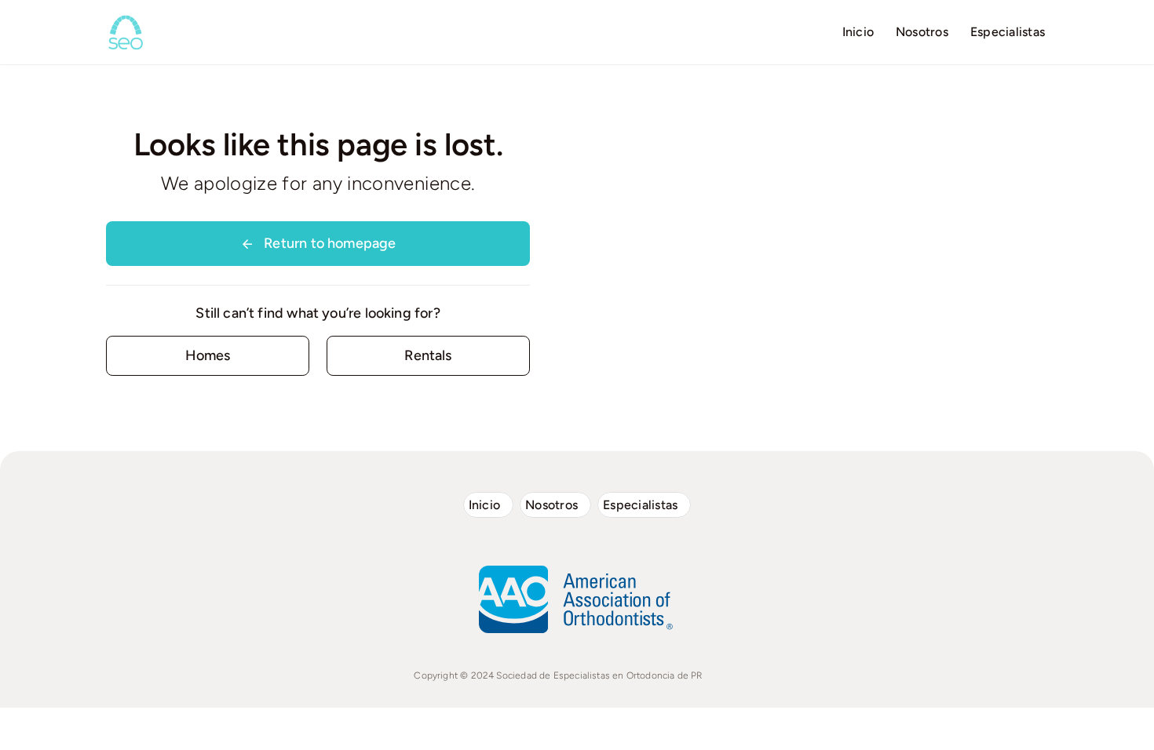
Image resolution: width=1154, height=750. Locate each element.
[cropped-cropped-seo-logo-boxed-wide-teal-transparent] (125, 19)
